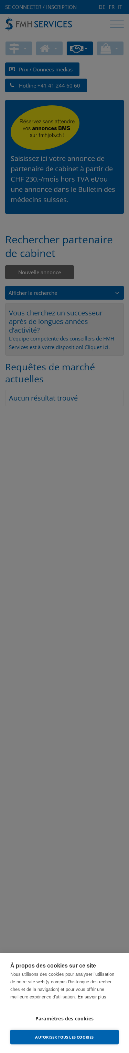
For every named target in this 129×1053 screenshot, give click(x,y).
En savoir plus (92, 996)
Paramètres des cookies (64, 1019)
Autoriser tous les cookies (64, 1037)
